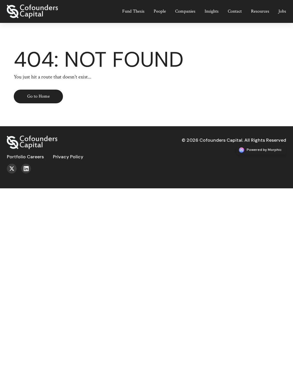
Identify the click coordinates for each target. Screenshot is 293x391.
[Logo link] (36, 7)
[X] (14, 172)
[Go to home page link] (32, 138)
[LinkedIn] (28, 172)
